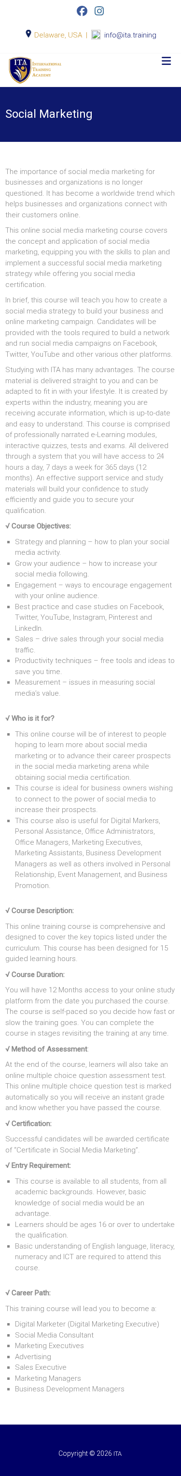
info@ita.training (130, 35)
